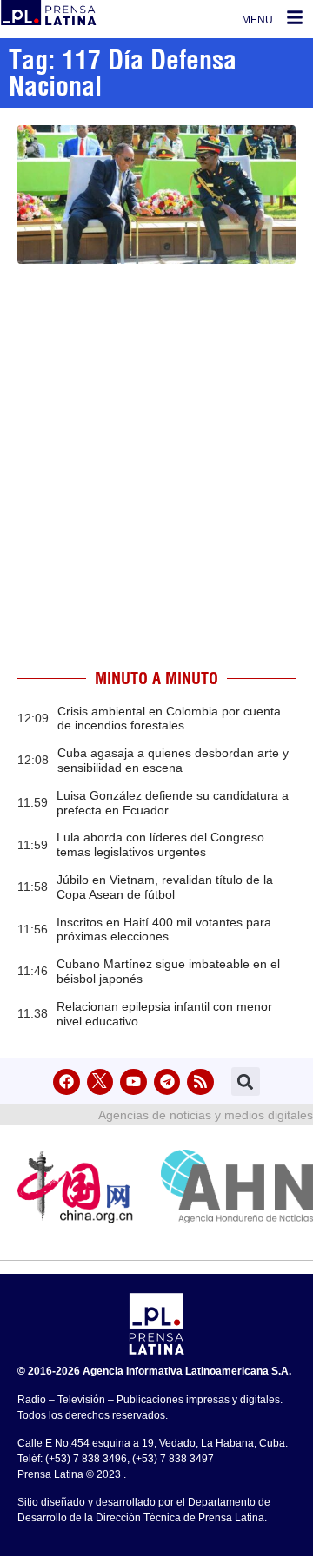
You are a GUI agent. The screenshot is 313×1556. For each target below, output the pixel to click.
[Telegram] (167, 1082)
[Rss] (200, 1082)
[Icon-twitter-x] (100, 1082)
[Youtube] (133, 1082)
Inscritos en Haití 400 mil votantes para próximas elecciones (164, 929)
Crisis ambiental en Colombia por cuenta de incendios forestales (169, 718)
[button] (245, 1081)
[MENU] (294, 17)
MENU (257, 20)
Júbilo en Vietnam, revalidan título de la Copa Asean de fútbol (165, 887)
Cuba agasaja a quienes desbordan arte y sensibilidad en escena (173, 760)
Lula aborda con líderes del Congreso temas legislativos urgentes (160, 844)
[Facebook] (66, 1082)
